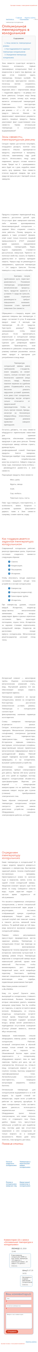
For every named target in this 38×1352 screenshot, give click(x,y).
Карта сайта (30, 18)
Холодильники (24, 19)
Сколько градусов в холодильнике (11, 1163)
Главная (19, 18)
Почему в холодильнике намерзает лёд (11, 1184)
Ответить (14, 1265)
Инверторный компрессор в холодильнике (25, 1184)
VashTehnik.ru (10, 19)
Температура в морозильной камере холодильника (25, 1164)
